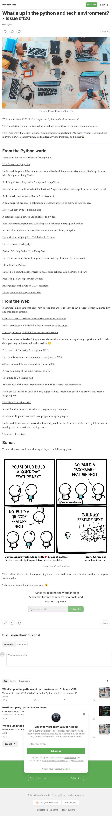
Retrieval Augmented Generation (40, 339)
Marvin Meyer (54, 111)
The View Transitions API (16, 402)
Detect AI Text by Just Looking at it (21, 210)
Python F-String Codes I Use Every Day (23, 251)
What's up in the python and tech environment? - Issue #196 (39, 689)
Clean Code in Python (14, 265)
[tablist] (15, 644)
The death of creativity (14, 434)
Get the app (70, 802)
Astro (60, 385)
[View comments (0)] (12, 31)
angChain (28, 175)
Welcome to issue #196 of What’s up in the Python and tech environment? (39, 693)
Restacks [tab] (21, 644)
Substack (41, 809)
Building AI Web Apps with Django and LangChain (30, 182)
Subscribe (91, 4)
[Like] (5, 31)
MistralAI (100, 189)
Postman (62, 326)
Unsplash (68, 111)
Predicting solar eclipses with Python (22, 279)
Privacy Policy (78, 760)
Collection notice (76, 795)
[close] (84, 714)
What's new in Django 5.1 (16, 164)
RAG (90, 171)
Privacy (55, 795)
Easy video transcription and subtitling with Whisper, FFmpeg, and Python (42, 224)
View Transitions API (35, 385)
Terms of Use (70, 757)
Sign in (104, 4)
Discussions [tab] (24, 681)
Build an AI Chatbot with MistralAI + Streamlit (28, 196)
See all (8, 743)
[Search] (107, 681)
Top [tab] (5, 681)
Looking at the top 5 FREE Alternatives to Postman (30, 332)
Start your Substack (48, 802)
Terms (63, 795)
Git (47, 371)
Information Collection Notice (55, 760)
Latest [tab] (13, 681)
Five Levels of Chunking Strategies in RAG (25, 350)
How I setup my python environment (24, 707)
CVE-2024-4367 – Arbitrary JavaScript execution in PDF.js (34, 319)
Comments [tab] (9, 644)
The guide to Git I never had (17, 378)
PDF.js (17, 308)
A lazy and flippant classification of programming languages (35, 416)
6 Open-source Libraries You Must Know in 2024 (29, 364)
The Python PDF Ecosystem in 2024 (21, 293)
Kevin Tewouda (22, 715)
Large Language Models (84, 339)
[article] (56, 694)
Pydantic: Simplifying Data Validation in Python (28, 237)
